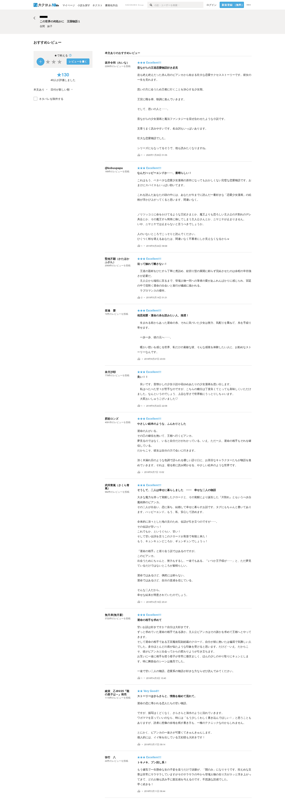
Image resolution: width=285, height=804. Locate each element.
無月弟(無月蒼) (114, 615)
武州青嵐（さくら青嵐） (117, 486)
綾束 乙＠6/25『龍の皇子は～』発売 (117, 692)
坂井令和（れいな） (117, 62)
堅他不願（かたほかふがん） (117, 260)
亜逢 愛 (110, 310)
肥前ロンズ (111, 418)
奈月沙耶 (110, 372)
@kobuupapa (114, 168)
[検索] (150, 5)
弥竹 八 (110, 757)
